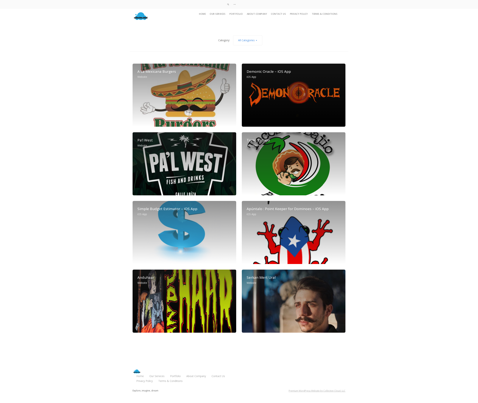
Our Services (217, 13)
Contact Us (278, 13)
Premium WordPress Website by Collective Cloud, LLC (317, 390)
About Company (257, 13)
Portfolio (236, 13)
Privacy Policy (299, 13)
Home (202, 13)
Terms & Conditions (324, 13)
